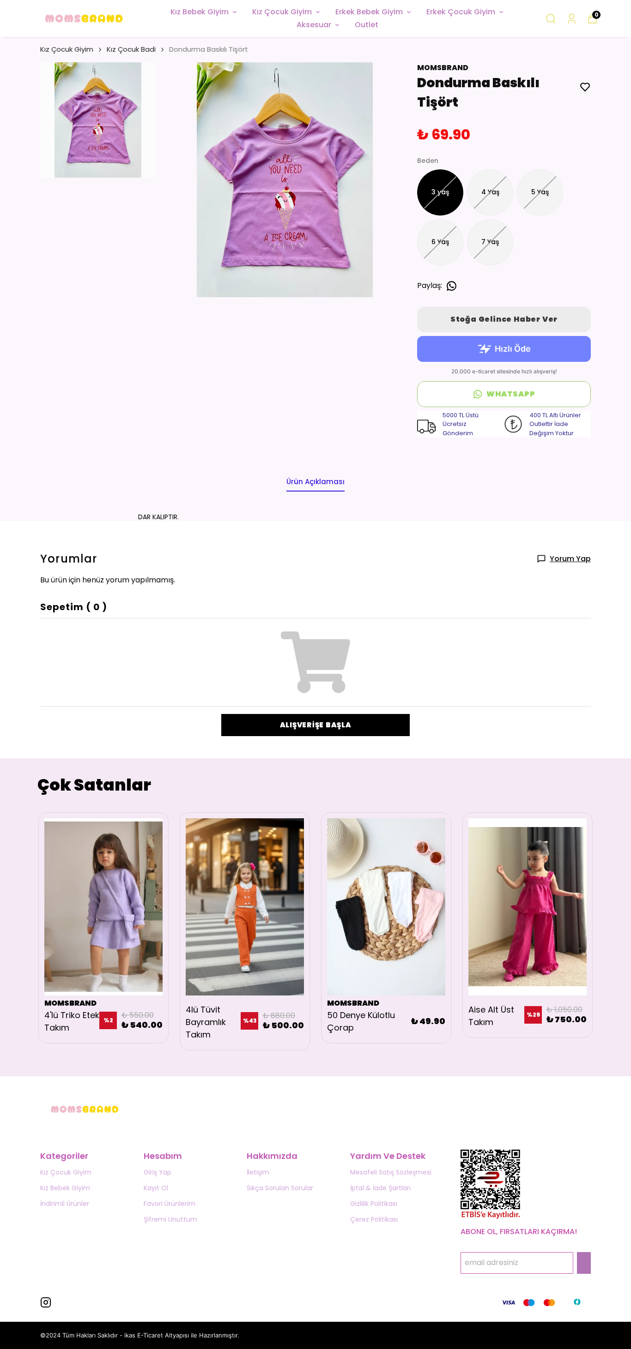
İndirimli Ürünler (64, 1203)
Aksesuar (314, 24)
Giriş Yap (157, 1172)
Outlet (366, 24)
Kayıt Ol (156, 1188)
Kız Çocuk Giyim (282, 11)
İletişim (258, 1172)
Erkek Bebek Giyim (369, 11)
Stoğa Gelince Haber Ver (504, 319)
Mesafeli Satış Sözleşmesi (390, 1172)
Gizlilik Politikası (373, 1203)
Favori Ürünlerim (169, 1203)
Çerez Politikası (374, 1219)
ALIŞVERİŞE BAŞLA (316, 725)
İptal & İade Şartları (380, 1188)
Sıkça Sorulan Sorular (280, 1188)
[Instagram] (45, 1302)
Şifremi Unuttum (170, 1219)
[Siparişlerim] (571, 18)
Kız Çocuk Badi (131, 49)
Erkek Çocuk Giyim (460, 11)
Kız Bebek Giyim (199, 11)
